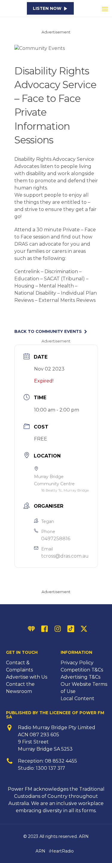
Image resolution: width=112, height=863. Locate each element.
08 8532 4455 (61, 761)
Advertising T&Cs (80, 677)
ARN (40, 851)
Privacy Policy (77, 662)
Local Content (77, 698)
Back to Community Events (48, 331)
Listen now (47, 8)
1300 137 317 (50, 768)
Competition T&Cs (82, 670)
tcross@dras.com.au (65, 556)
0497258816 (55, 538)
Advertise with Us (26, 677)
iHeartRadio (61, 851)
